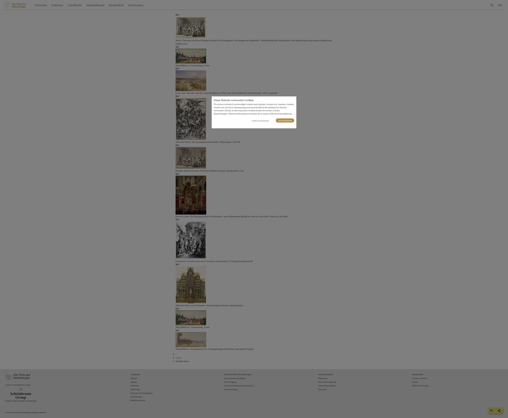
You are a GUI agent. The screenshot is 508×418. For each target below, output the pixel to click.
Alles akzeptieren (285, 120)
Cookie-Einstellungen (260, 120)
